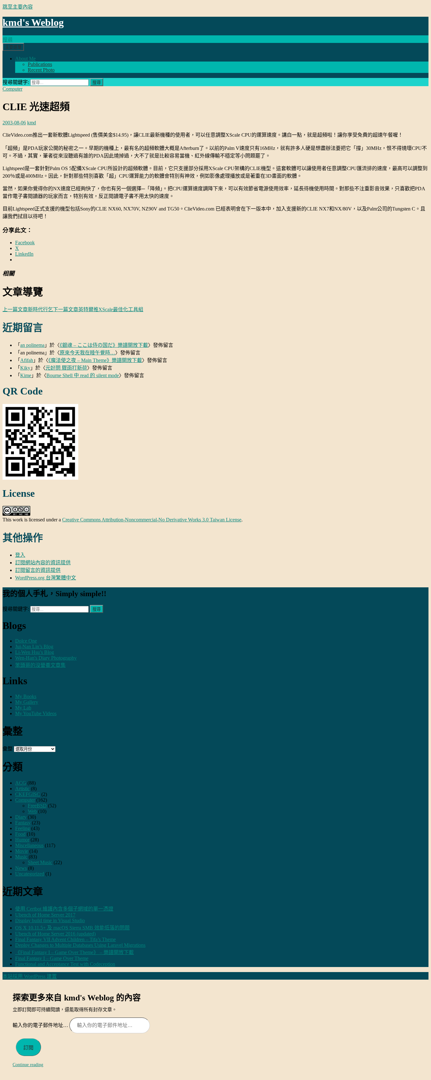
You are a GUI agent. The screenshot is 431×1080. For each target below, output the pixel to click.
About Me (25, 58)
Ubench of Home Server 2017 (45, 914)
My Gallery (26, 702)
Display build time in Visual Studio (50, 920)
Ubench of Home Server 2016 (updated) (55, 933)
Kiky (25, 368)
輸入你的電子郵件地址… (41, 1025)
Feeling (22, 828)
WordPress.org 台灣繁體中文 (45, 577)
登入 (20, 555)
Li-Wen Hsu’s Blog (34, 652)
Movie (21, 851)
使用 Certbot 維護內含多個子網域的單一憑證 (64, 908)
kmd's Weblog (33, 22)
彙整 (8, 748)
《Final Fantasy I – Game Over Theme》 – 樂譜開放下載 (74, 952)
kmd (31, 122)
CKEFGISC (27, 794)
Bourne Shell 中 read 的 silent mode (82, 375)
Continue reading (28, 1064)
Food (20, 834)
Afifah (26, 360)
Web (32, 811)
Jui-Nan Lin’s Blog (34, 646)
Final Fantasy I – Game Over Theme (51, 958)
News (21, 868)
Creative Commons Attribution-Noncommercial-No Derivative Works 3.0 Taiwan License (151, 519)
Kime (25, 375)
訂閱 (28, 1047)
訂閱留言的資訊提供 (38, 570)
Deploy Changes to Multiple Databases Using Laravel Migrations (80, 945)
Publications (40, 64)
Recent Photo (41, 70)
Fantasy (23, 822)
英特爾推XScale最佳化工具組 (98, 309)
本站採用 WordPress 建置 (30, 976)
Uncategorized (29, 873)
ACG (20, 783)
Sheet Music (40, 862)
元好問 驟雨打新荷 (66, 368)
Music (21, 856)
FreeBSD (37, 805)
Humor (22, 839)
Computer (12, 89)
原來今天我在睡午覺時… (87, 352)
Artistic (22, 788)
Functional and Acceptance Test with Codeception (65, 964)
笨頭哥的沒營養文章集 (40, 665)
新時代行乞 (28, 309)
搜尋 (8, 39)
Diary (21, 817)
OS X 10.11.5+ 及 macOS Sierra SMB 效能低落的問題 (72, 927)
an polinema (32, 345)
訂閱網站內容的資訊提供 (43, 562)
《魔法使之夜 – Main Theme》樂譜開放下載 (95, 360)
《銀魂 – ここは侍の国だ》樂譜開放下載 (104, 345)
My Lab (23, 707)
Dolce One (26, 641)
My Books (25, 696)
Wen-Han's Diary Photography (46, 658)
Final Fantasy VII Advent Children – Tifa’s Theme (65, 939)
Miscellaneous (29, 845)
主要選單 (13, 47)
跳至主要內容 (18, 6)
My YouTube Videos (35, 713)
